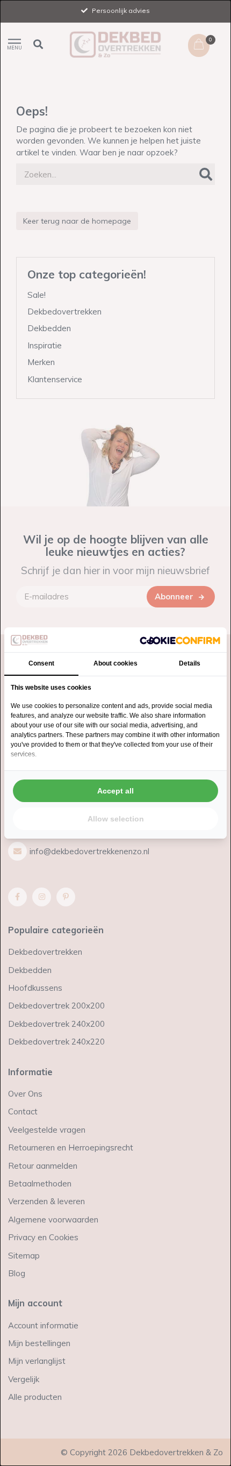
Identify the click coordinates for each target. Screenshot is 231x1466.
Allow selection (116, 818)
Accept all (115, 790)
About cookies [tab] (115, 663)
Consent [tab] (41, 663)
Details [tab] (189, 663)
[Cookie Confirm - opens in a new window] (180, 640)
